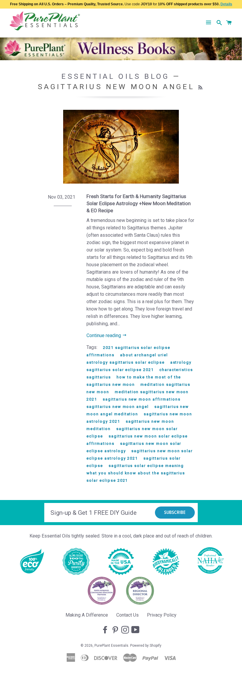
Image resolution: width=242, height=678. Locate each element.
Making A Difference (87, 615)
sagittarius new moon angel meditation (137, 410)
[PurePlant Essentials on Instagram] (125, 630)
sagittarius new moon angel (117, 406)
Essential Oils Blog (115, 76)
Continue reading (104, 335)
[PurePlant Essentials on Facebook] (105, 630)
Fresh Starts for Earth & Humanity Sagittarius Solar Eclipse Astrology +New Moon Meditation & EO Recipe (138, 203)
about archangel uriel (144, 355)
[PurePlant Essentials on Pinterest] (115, 630)
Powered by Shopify (145, 645)
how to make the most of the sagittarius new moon (133, 381)
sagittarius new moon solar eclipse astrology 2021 (139, 454)
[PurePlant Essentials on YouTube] (136, 630)
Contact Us (127, 615)
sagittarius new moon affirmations (141, 399)
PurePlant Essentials (111, 645)
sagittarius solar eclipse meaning (146, 465)
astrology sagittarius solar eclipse (125, 362)
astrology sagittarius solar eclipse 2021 (139, 366)
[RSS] (201, 87)
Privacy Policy (161, 615)
